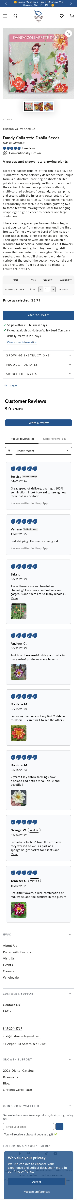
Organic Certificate (17, 1089)
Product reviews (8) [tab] (22, 438)
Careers (8, 971)
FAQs (7, 1011)
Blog (6, 1083)
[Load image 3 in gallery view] (48, 106)
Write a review (38, 422)
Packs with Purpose (18, 952)
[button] (15, 16)
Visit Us (9, 958)
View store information (22, 342)
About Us (10, 945)
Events (8, 964)
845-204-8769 (12, 1028)
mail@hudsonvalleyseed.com (21, 1036)
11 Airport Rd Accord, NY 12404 (24, 1044)
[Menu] (5, 16)
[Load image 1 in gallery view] (28, 106)
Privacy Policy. (23, 1171)
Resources (10, 1077)
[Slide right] (70, 3)
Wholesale (11, 977)
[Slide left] (6, 3)
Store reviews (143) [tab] (55, 438)
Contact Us (11, 1004)
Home (6, 119)
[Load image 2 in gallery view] (38, 106)
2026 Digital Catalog (18, 1070)
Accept (36, 1182)
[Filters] (9, 451)
